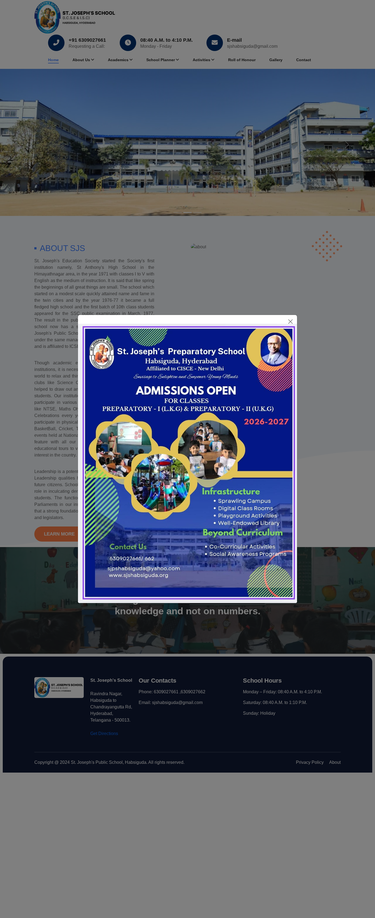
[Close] (290, 321)
